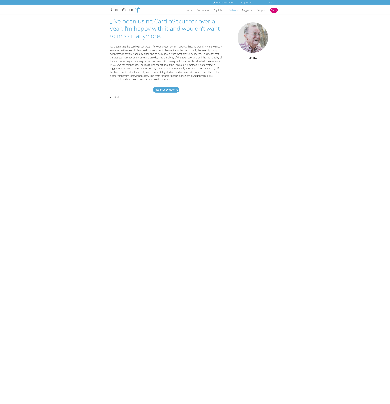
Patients (233, 10)
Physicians (218, 10)
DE (246, 2)
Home (189, 10)
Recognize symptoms (166, 89)
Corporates (203, 10)
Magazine (247, 10)
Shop (274, 10)
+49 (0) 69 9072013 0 (224, 2)
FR (251, 2)
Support (261, 10)
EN (242, 2)
